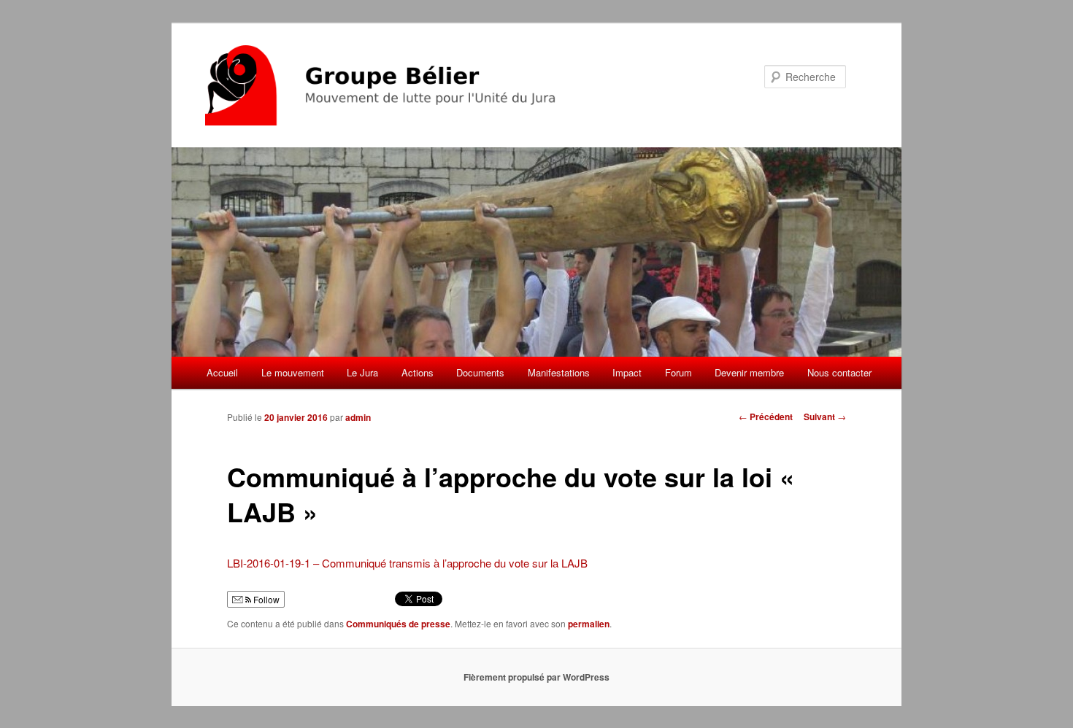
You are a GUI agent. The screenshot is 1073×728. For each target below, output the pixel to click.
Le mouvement (292, 372)
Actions (417, 372)
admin (358, 417)
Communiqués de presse (398, 623)
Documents (480, 372)
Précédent (766, 416)
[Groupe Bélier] (438, 85)
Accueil (222, 372)
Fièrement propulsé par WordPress (536, 677)
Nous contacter (839, 372)
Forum (678, 372)
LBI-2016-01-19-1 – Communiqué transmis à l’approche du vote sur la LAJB (407, 562)
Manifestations (559, 372)
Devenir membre (749, 372)
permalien (588, 623)
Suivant (825, 416)
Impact (627, 372)
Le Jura (362, 372)
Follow (265, 599)
